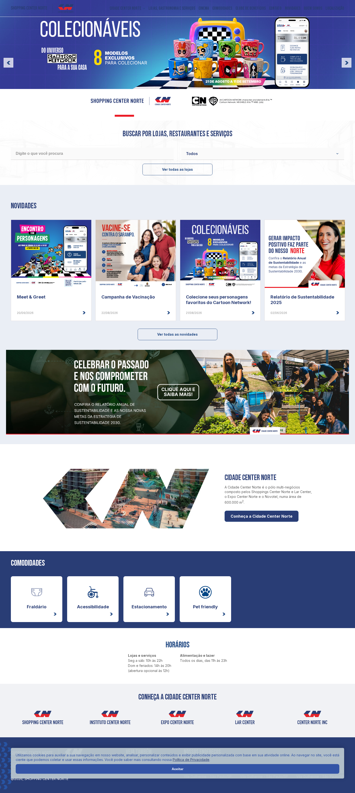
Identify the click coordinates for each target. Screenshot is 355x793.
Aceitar (177, 769)
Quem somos (313, 8)
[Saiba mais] (177, 60)
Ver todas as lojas (177, 169)
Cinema (204, 8)
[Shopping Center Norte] (42, 8)
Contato (275, 8)
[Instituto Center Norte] (110, 719)
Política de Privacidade (191, 760)
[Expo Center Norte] (177, 719)
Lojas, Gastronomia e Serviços (172, 8)
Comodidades (222, 8)
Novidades (292, 8)
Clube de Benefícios (250, 8)
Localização (335, 8)
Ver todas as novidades (177, 334)
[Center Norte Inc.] (312, 719)
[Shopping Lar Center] (245, 719)
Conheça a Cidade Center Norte (261, 516)
